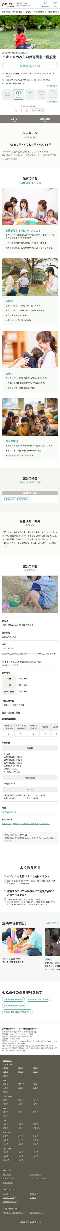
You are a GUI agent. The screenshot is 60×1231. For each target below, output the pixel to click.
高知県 (35, 1144)
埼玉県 (35, 1084)
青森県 (20, 1068)
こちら (9, 902)
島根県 (20, 1136)
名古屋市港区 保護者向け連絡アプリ (17, 1011)
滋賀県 (5, 1128)
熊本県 (5, 1156)
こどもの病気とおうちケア (39, 1178)
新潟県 (5, 1100)
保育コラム (7, 1170)
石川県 (35, 1100)
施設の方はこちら (36, 1213)
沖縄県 (20, 1160)
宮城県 (5, 1071)
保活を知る (7, 1174)
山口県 (20, 1140)
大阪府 (5, 1124)
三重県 (5, 1116)
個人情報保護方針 (9, 1201)
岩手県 (35, 1068)
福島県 (5, 1076)
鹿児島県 (6, 1160)
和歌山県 (36, 1128)
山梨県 (20, 1104)
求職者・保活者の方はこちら (13, 1213)
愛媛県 (20, 1144)
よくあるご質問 (8, 1197)
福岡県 (5, 1152)
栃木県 (35, 1088)
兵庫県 (20, 1124)
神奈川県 (21, 1084)
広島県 (5, 1140)
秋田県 (20, 1071)
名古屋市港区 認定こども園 (38, 999)
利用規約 (33, 1193)
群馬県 (5, 1092)
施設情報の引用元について (15, 835)
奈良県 (20, 1128)
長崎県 (35, 1152)
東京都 (5, 1084)
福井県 (5, 1104)
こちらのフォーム (38, 838)
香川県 (5, 1144)
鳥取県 (5, 1136)
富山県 (20, 1100)
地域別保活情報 (8, 1178)
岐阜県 (20, 1112)
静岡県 (35, 1112)
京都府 (35, 1124)
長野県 (35, 1104)
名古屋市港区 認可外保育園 (14, 1005)
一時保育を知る (35, 1174)
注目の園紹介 (8, 1182)
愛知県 (5, 1112)
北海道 (5, 1068)
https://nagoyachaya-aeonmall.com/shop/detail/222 (26, 823)
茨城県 (20, 1088)
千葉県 (5, 1088)
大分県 (20, 1156)
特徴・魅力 (15, 119)
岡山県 (35, 1136)
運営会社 (33, 1197)
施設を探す (7, 1060)
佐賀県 (20, 1152)
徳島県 (35, 1140)
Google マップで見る (10, 665)
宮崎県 (35, 1156)
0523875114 (9, 811)
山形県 (35, 1071)
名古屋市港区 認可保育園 (13, 999)
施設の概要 (45, 119)
